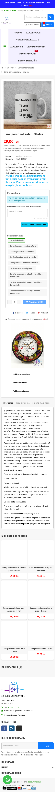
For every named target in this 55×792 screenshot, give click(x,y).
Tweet (32, 313)
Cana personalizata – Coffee (41, 649)
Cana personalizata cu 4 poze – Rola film (40, 569)
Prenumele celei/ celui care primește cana (24, 207)
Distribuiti (19, 313)
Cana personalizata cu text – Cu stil (14, 650)
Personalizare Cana (15, 236)
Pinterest (44, 313)
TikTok (19, 728)
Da (47, 745)
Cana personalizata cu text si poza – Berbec (41, 609)
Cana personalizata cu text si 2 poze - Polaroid (14, 569)
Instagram (12, 728)
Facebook (4, 728)
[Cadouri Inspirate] (6, 20)
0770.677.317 (13, 707)
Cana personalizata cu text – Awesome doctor (14, 609)
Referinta (9, 159)
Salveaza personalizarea (34, 224)
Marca (8, 156)
